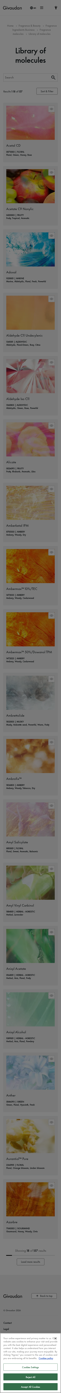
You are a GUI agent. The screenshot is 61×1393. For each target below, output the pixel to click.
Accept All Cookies (30, 1386)
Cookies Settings (30, 1367)
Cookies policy (46, 1358)
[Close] (55, 1338)
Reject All (30, 1377)
